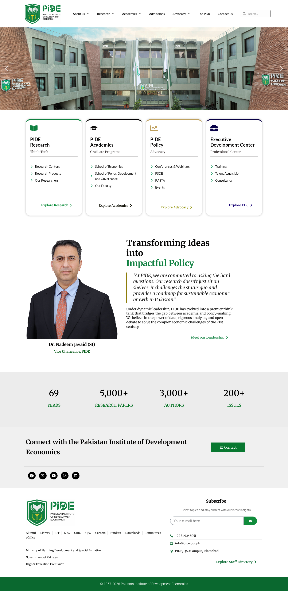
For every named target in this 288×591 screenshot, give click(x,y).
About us (79, 14)
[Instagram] (65, 475)
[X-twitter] (43, 475)
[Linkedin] (75, 475)
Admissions (157, 14)
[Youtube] (54, 475)
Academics (129, 14)
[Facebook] (32, 475)
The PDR (204, 14)
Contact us (225, 14)
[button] (6, 68)
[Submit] (250, 521)
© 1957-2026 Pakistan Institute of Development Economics (144, 584)
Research (103, 14)
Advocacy (179, 14)
